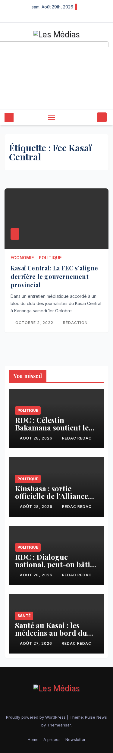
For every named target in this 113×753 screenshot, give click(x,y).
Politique (50, 257)
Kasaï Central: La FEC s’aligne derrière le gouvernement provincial (54, 276)
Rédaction (75, 322)
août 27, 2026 (36, 643)
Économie (22, 257)
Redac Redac (77, 438)
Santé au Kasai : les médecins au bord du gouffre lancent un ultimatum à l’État (51, 636)
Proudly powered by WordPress (36, 717)
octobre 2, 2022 (35, 322)
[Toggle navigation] (51, 117)
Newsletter (75, 739)
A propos (52, 739)
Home (33, 739)
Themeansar (59, 725)
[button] (91, 117)
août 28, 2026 (37, 438)
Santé (24, 615)
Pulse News (96, 717)
